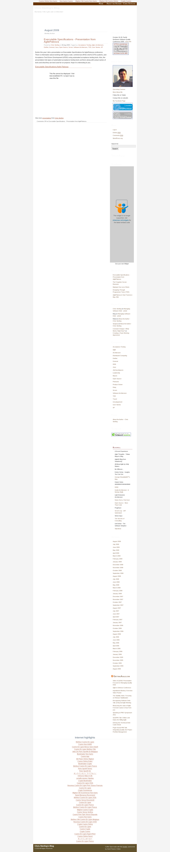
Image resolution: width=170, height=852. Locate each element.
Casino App (85, 756)
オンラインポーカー (85, 839)
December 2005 (118, 657)
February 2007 (117, 619)
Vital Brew (118, 528)
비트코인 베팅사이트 (85, 776)
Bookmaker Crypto (85, 764)
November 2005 (118, 660)
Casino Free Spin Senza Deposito (85, 814)
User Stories (96, 47)
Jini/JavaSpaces (118, 370)
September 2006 (118, 631)
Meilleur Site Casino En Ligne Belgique (85, 819)
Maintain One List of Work (121, 287)
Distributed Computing (120, 355)
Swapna (115, 324)
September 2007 (118, 605)
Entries (117, 132)
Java (56, 47)
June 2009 (116, 547)
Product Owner (118, 384)
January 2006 (117, 654)
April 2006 (116, 646)
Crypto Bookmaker (85, 781)
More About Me (117, 92)
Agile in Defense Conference (122, 687)
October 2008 (117, 570)
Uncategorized (117, 402)
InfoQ (116, 487)
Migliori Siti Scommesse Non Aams (85, 793)
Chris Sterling (55, 45)
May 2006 (116, 643)
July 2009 (116, 544)
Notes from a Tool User (122, 500)
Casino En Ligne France (85, 805)
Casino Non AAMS (85, 744)
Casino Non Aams (85, 817)
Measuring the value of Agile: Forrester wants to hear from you (122, 708)
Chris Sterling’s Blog (47, 7)
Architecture (99, 45)
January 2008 (117, 593)
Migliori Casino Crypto (85, 810)
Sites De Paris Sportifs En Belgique (85, 752)
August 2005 (117, 669)
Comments (118, 135)
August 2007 (117, 608)
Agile (93, 45)
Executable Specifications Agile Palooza (51, 67)
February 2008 (117, 590)
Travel (115, 399)
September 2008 (118, 573)
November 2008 (118, 567)
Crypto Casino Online (85, 824)
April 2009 (116, 553)
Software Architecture (80, 47)
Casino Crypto (85, 829)
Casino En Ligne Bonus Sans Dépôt (85, 747)
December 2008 (118, 564)
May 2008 (116, 585)
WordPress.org (118, 138)
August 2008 (117, 576)
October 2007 (117, 602)
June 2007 (116, 614)
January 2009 (117, 562)
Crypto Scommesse (85, 790)
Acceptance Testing (84, 45)
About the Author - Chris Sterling (121, 4)
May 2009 (116, 550)
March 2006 (116, 648)
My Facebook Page (119, 101)
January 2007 (117, 622)
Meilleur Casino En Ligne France (85, 766)
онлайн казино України (85, 778)
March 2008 (116, 588)
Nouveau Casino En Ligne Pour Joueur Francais (85, 785)
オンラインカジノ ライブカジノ (85, 773)
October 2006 (117, 628)
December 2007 (118, 596)
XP (102, 47)
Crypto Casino (85, 831)
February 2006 (117, 651)
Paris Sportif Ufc (85, 771)
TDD (89, 47)
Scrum (71, 47)
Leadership (116, 373)
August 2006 (117, 634)
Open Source (63, 47)
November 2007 (118, 599)
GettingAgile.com (122, 676)
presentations (46, 118)
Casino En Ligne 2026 (85, 783)
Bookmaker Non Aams (85, 754)
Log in (115, 129)
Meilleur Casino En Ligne (85, 742)
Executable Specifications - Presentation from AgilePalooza (70, 40)
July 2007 (116, 611)
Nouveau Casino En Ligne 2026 (85, 822)
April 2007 (116, 617)
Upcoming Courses (119, 89)
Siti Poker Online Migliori (85, 759)
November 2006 (118, 625)
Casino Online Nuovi (85, 836)
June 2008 (116, 582)
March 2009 (116, 556)
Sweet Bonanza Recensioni (85, 795)
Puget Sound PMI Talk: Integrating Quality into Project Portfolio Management (122, 730)
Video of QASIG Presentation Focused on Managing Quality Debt (122, 683)
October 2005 (117, 663)
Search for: (115, 144)
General (51, 47)
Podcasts (116, 381)
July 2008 (116, 579)
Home (101, 4)
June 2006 (116, 640)
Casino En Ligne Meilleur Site (85, 749)
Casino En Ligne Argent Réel (85, 834)
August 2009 (117, 541)
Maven (115, 376)
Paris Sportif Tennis (85, 769)
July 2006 (116, 637)
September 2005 (118, 666)
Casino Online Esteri (85, 761)
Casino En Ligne (85, 788)
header (125, 846)
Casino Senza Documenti (85, 800)
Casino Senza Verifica (85, 812)
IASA (114, 364)
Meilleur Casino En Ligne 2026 (85, 798)
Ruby (114, 387)
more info (128, 41)
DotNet (46, 47)
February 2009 (117, 559)
